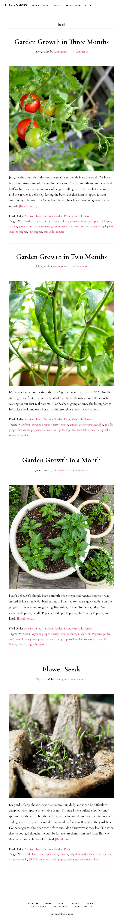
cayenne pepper (51, 221)
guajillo (98, 424)
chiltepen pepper (89, 221)
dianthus (89, 854)
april (28, 854)
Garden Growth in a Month (61, 460)
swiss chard (92, 859)
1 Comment (80, 679)
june (55, 430)
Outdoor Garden (53, 216)
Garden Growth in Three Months (61, 41)
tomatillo (49, 231)
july (31, 231)
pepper (38, 231)
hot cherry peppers (91, 226)
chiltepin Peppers (91, 634)
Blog (38, 216)
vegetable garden (19, 435)
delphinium (76, 854)
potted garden (67, 430)
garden (13, 226)
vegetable (105, 430)
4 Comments (80, 470)
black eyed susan (48, 854)
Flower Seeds (62, 669)
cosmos (64, 854)
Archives (29, 216)
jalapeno (108, 226)
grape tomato (42, 226)
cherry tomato (70, 221)
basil (28, 221)
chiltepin (106, 221)
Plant (67, 216)
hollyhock (44, 859)
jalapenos (50, 639)
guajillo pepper (59, 226)
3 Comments (80, 51)
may (54, 859)
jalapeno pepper (18, 231)
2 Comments (79, 266)
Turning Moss (15, 5)
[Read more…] (28, 206)
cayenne (36, 221)
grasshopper (86, 424)
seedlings (72, 859)
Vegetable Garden (82, 216)
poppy (61, 859)
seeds (82, 859)
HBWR (32, 859)
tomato (60, 231)
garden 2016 (25, 226)
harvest (74, 226)
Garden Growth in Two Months (61, 256)
